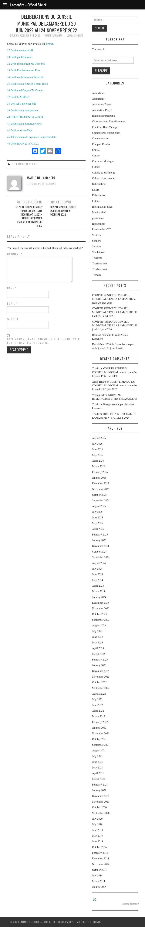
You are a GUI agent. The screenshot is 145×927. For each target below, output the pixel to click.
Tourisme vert (99, 263)
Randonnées (98, 223)
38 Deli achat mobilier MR (21, 103)
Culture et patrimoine (103, 172)
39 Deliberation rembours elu (23, 110)
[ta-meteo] (94, 898)
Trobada (96, 275)
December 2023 (100, 602)
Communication (100, 138)
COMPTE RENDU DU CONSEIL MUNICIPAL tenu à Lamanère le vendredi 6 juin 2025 (114, 385)
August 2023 (99, 625)
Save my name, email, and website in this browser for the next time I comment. (43, 341)
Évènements (98, 195)
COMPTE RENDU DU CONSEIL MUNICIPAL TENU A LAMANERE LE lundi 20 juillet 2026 (114, 312)
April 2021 (98, 773)
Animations (98, 93)
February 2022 (100, 722)
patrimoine (98, 218)
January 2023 (99, 665)
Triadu (95, 404)
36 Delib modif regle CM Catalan (25, 90)
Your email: (98, 49)
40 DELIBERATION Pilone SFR (25, 117)
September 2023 (101, 619)
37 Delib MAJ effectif (18, 97)
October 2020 (99, 807)
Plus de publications (41, 184)
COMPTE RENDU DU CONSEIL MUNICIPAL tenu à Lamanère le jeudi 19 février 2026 (114, 372)
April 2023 (98, 648)
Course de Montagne (103, 161)
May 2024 (97, 580)
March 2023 (98, 654)
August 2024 (99, 563)
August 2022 (99, 693)
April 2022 (98, 710)
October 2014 (99, 870)
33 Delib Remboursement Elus (23, 70)
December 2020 (100, 796)
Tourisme (97, 257)
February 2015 (100, 852)
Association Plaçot (102, 110)
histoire (96, 201)
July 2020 (97, 818)
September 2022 (101, 688)
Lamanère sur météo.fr (130, 903)
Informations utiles (102, 206)
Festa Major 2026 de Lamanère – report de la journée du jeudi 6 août (113, 346)
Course (95, 150)
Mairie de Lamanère (53, 35)
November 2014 (100, 864)
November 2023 (100, 608)
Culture (96, 167)
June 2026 (97, 449)
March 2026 (98, 466)
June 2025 (97, 517)
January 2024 (99, 597)
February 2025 (100, 534)
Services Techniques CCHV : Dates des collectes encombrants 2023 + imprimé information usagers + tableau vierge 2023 (29, 216)
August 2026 (99, 438)
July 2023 (97, 631)
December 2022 (100, 671)
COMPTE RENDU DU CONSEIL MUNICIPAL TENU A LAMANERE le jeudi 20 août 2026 (113, 298)
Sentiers (96, 235)
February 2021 (100, 784)
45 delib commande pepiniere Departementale (31, 137)
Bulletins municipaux (103, 115)
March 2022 (98, 716)
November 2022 (100, 676)
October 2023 (99, 614)
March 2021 (98, 779)
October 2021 (99, 739)
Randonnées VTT (101, 229)
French (50, 43)
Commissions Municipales (106, 132)
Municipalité (32, 164)
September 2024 (101, 557)
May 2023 (97, 642)
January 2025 (99, 540)
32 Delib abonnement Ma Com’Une (26, 63)
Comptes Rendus (101, 144)
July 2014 (97, 875)
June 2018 (97, 841)
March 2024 (98, 591)
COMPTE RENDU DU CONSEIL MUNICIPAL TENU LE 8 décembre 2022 (63, 210)
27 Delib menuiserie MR (20, 50)
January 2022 (99, 727)
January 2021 (99, 790)
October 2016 (99, 847)
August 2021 (99, 750)
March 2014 (98, 881)
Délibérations (18, 164)
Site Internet (98, 252)
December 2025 (100, 483)
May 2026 (97, 455)
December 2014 (100, 858)
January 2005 (99, 887)
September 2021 (101, 744)
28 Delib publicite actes (19, 57)
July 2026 (97, 443)
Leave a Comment (75, 35)
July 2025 (97, 512)
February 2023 (100, 659)
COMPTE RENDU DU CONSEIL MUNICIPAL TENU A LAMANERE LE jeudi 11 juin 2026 (114, 325)
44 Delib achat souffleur (20, 130)
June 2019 (97, 830)
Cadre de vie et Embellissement (109, 121)
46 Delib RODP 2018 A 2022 (23, 143)
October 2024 (99, 551)
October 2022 (99, 682)
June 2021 (97, 762)
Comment (14, 254)
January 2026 (99, 477)
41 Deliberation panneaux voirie (24, 123)
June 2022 (97, 705)
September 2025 (101, 500)
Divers (95, 189)
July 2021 (97, 756)
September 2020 (101, 813)
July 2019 (97, 824)
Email (12, 303)
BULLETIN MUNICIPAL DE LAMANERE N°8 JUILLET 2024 (114, 415)
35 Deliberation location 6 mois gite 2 (27, 83)
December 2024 (100, 546)
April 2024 (98, 585)
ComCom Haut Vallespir (105, 127)
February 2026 (100, 472)
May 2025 (97, 523)
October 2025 (99, 494)
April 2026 (98, 460)
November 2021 (100, 733)
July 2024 (97, 568)
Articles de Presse (101, 104)
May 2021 (97, 767)
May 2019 (97, 835)
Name (12, 288)
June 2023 (97, 637)
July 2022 (97, 699)
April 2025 (98, 529)
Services (96, 246)
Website (13, 319)
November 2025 (100, 489)
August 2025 (99, 506)
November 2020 (100, 801)
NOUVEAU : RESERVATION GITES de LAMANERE (114, 396)
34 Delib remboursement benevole (25, 77)
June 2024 (97, 574)
